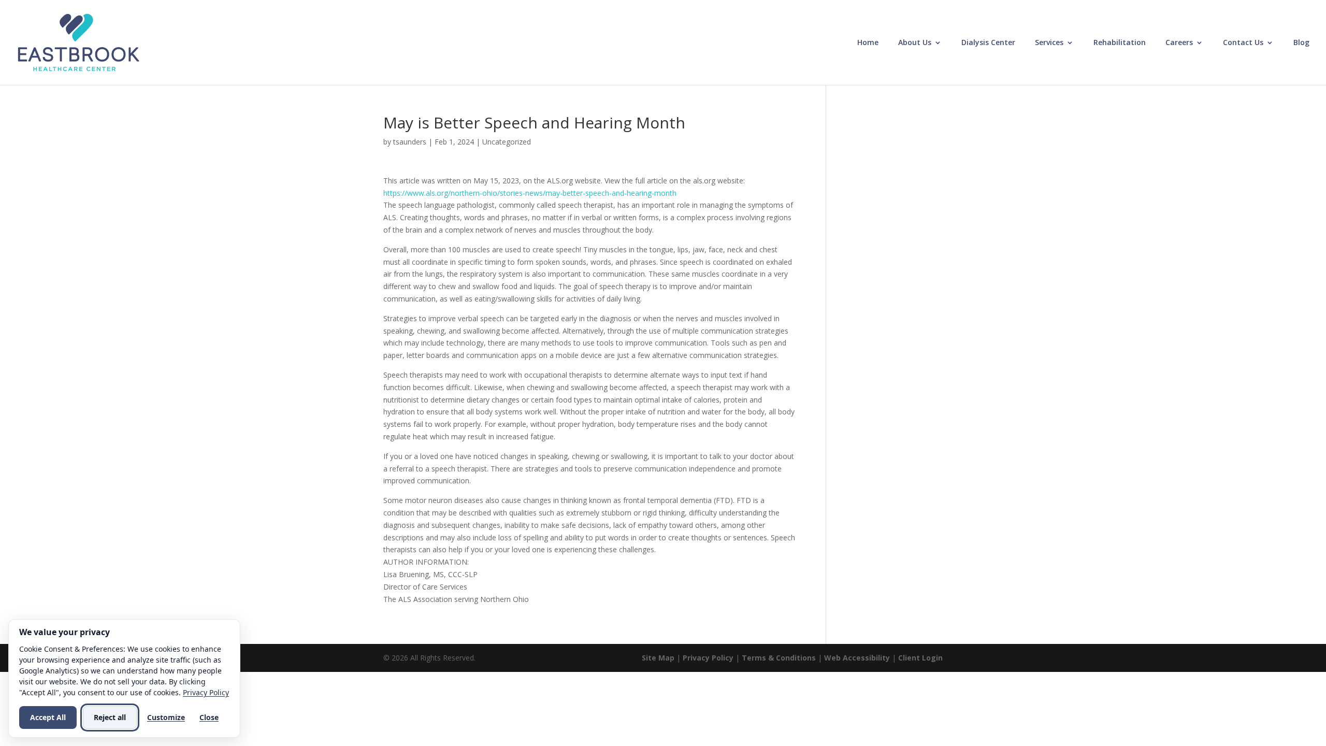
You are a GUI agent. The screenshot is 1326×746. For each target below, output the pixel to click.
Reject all (110, 717)
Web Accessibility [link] (857, 658)
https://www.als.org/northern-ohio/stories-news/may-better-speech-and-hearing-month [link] (529, 193)
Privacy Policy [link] (708, 658)
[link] (78, 42)
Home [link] (867, 43)
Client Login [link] (920, 658)
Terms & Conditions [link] (779, 658)
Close (209, 717)
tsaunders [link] (409, 142)
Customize (166, 717)
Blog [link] (1301, 43)
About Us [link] (914, 43)
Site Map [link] (658, 658)
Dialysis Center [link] (988, 43)
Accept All (48, 717)
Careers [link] (1179, 43)
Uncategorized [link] (506, 142)
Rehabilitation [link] (1119, 43)
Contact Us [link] (1243, 43)
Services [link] (1049, 43)
